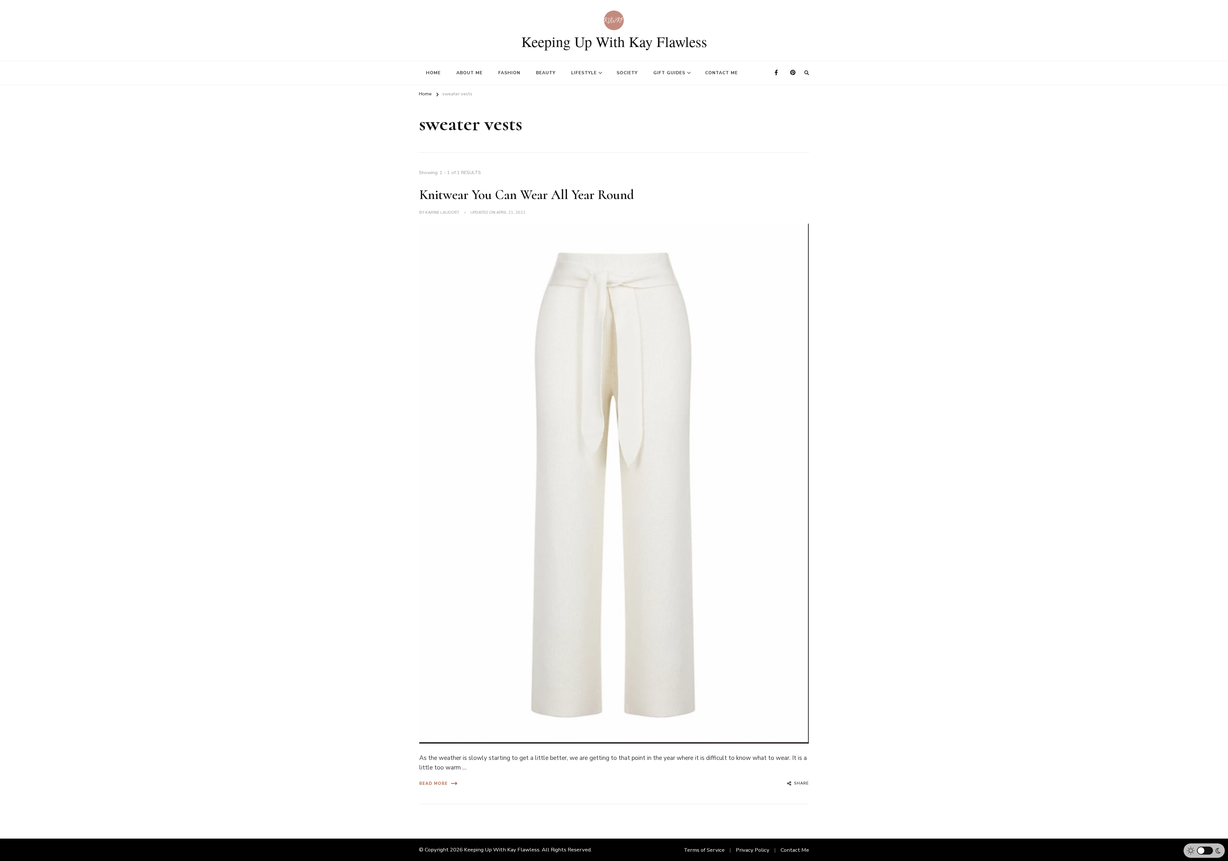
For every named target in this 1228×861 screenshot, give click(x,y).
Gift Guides (669, 73)
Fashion (509, 73)
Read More (433, 783)
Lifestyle (584, 73)
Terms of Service (704, 850)
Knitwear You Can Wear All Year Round (526, 195)
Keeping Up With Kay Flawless (614, 41)
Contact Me (721, 73)
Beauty (545, 73)
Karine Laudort (442, 212)
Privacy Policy (752, 850)
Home (433, 73)
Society (627, 73)
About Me (469, 73)
